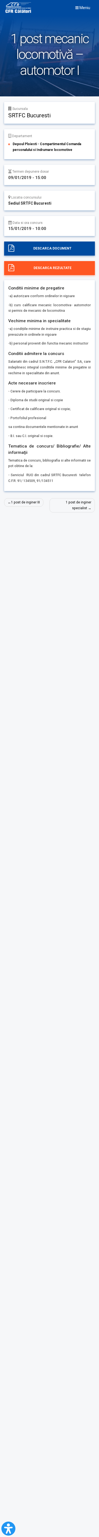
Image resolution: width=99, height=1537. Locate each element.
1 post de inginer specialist (78, 505)
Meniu (84, 8)
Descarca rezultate (53, 268)
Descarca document (52, 248)
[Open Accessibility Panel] (8, 1529)
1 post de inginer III (25, 502)
